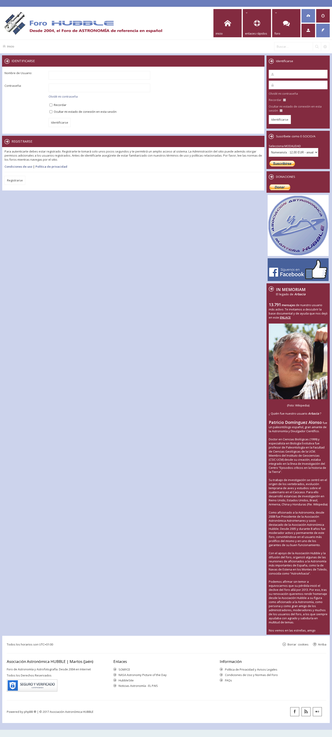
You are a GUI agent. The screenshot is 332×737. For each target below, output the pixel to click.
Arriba (322, 644)
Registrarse (15, 180)
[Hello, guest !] (308, 30)
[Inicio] (83, 23)
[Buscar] (317, 46)
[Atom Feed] (306, 711)
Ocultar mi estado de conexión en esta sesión (85, 112)
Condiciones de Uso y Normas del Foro (251, 675)
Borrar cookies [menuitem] (298, 644)
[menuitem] (308, 16)
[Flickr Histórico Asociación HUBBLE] (317, 711)
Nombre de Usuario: (18, 73)
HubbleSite (126, 680)
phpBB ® (30, 712)
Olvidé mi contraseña (63, 96)
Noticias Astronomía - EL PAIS (138, 686)
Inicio (10, 46)
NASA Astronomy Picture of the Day (143, 675)
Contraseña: (13, 86)
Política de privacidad (51, 166)
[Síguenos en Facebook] (294, 711)
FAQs (228, 680)
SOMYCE (124, 669)
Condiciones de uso (18, 166)
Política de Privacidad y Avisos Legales (251, 669)
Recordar (59, 105)
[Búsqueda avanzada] (325, 46)
